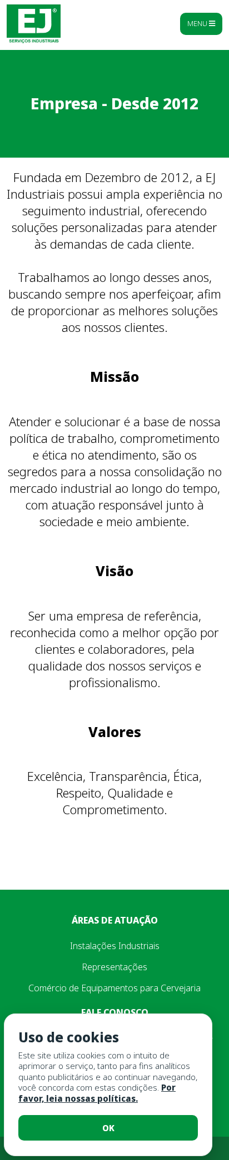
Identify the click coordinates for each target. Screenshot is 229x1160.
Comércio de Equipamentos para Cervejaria (114, 988)
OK (108, 1127)
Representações (114, 967)
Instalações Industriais (115, 946)
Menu (198, 23)
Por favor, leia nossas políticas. (97, 1093)
